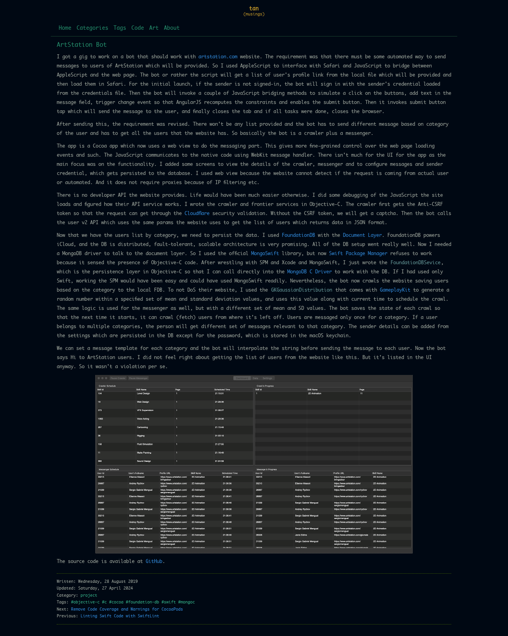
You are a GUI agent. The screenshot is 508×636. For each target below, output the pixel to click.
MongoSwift (265, 253)
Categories (92, 28)
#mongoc (186, 602)
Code (137, 28)
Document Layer (362, 235)
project (89, 596)
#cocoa (116, 602)
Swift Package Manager (358, 253)
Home (65, 28)
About (172, 28)
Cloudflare (197, 213)
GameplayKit (395, 290)
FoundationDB (298, 235)
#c (104, 602)
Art (154, 28)
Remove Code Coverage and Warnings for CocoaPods (127, 609)
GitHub (154, 561)
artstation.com (217, 56)
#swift (169, 602)
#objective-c (85, 602)
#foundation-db (142, 602)
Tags (120, 28)
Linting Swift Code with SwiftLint (120, 616)
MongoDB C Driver (309, 271)
